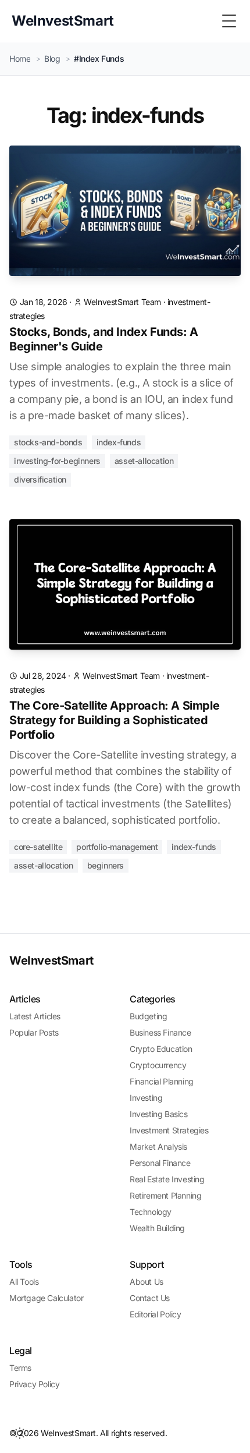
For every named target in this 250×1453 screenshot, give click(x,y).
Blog (52, 58)
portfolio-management (117, 847)
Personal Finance (160, 1163)
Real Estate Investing (167, 1179)
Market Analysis (158, 1146)
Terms (20, 1368)
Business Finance (160, 1032)
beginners (105, 865)
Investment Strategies (169, 1130)
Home (19, 58)
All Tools (23, 1282)
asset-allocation (144, 461)
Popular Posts (34, 1032)
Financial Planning (162, 1081)
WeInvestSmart (51, 961)
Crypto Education (161, 1049)
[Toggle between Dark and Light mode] (20, 1433)
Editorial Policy (155, 1314)
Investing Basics (159, 1114)
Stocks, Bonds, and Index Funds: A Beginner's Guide (103, 339)
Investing (146, 1098)
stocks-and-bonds (48, 442)
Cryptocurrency (158, 1065)
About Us (146, 1282)
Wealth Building (157, 1228)
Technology (151, 1212)
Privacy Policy (34, 1384)
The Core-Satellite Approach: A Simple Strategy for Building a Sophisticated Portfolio (114, 720)
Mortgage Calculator (46, 1298)
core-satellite (38, 847)
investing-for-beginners (57, 461)
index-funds (119, 442)
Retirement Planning (165, 1195)
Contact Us (150, 1298)
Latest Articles (34, 1016)
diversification (40, 479)
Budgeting (148, 1016)
